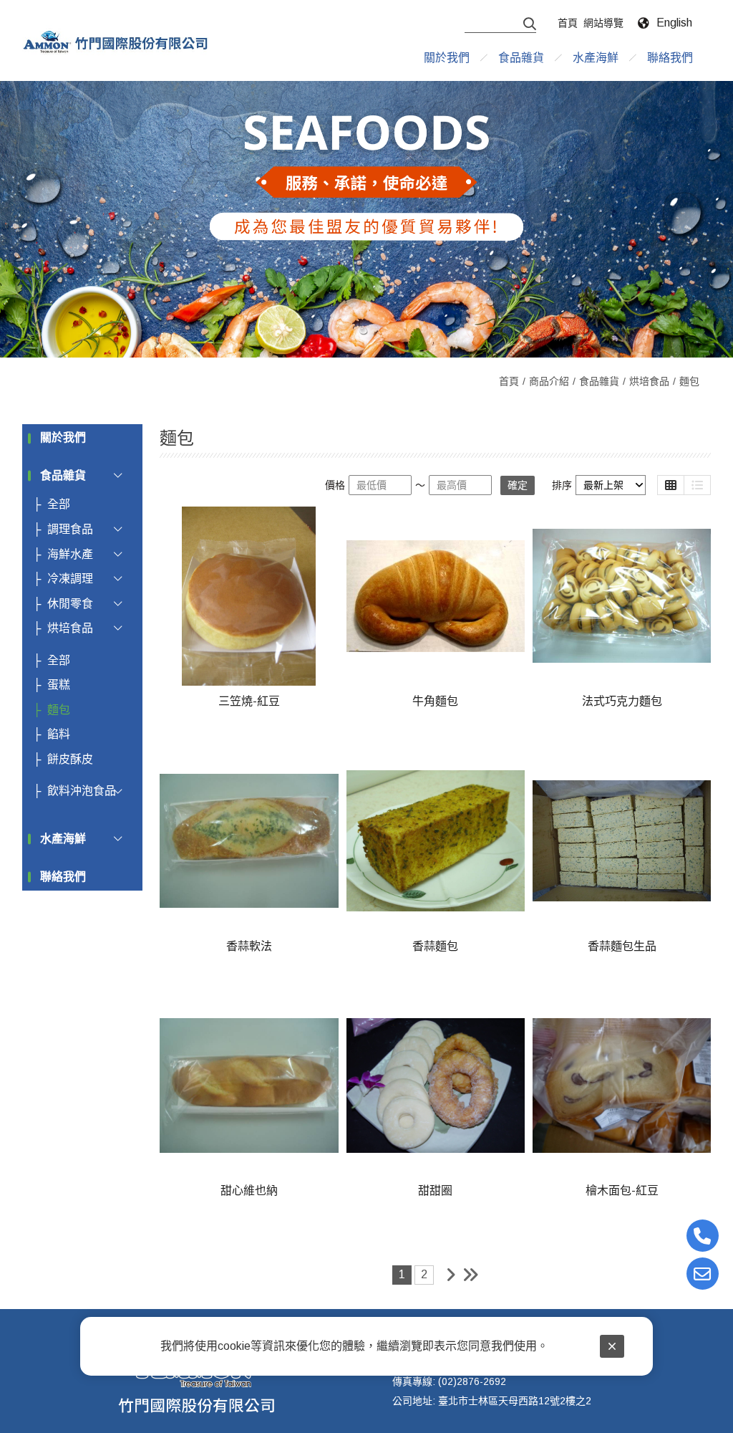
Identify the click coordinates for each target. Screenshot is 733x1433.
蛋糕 (58, 685)
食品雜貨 (599, 381)
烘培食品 (649, 381)
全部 (58, 504)
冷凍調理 (70, 578)
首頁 (509, 381)
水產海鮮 (63, 839)
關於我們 (63, 437)
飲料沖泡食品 (81, 791)
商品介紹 (549, 381)
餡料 (58, 734)
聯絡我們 (63, 877)
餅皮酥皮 (70, 759)
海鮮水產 (70, 554)
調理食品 (70, 529)
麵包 (689, 381)
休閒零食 (70, 604)
